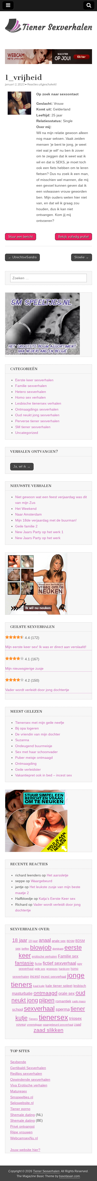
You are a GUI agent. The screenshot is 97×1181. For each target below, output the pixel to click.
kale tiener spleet (59, 986)
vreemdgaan (34, 1024)
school (17, 1009)
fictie (38, 964)
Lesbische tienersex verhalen (38, 403)
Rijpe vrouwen (21, 1132)
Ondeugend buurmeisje (33, 746)
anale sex (59, 941)
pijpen (46, 1000)
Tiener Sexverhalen (46, 1171)
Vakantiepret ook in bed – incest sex (43, 775)
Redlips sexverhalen (26, 1074)
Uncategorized (26, 433)
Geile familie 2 (26, 526)
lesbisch (79, 986)
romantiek (63, 1001)
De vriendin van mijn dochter (37, 734)
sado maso (79, 1001)
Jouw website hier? (25, 1150)
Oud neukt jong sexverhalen (37, 415)
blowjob (40, 947)
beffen (25, 948)
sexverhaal (39, 1008)
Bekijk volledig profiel (73, 237)
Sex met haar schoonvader (36, 752)
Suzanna (22, 740)
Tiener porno (20, 1109)
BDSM (70, 940)
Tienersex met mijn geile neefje (39, 723)
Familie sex (68, 956)
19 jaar (33, 941)
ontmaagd (45, 993)
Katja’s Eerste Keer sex (57, 899)
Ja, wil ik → (21, 466)
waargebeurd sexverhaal (58, 1024)
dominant (57, 948)
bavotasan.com (69, 1176)
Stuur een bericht (20, 237)
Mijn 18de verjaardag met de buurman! (46, 520)
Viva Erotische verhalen (28, 1085)
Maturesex (18, 1091)
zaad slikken (48, 1030)
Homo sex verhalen (30, 397)
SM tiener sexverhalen (32, 427)
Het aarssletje (57, 875)
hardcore (64, 968)
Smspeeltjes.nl (21, 1097)
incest (35, 976)
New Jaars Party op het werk (37, 538)
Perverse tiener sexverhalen (37, 421)
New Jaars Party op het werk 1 (39, 532)
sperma (63, 1009)
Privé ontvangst (22, 1126)
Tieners (33, 1018)
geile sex (40, 968)
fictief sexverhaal (59, 963)
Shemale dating (22, 1115)
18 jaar (19, 940)
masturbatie (22, 993)
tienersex (53, 1017)
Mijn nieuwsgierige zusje (24, 668)
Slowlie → (81, 257)
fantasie (24, 963)
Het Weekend (26, 509)
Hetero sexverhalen (30, 392)
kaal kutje (39, 985)
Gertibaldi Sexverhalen (28, 1068)
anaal (45, 940)
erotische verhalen (44, 956)
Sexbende (18, 1062)
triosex (75, 1018)
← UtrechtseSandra (22, 257)
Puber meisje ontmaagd (34, 758)
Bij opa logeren (27, 728)
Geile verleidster (28, 769)
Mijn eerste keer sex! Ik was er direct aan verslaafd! (45, 647)
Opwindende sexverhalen (30, 1079)
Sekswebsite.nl (22, 1103)
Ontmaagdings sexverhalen (36, 409)
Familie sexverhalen (31, 386)
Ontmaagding (26, 763)
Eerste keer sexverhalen (34, 380)
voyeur (21, 1024)
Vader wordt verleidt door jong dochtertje (37, 690)
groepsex (52, 968)
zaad (77, 1024)
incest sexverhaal (53, 976)
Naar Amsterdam (28, 514)
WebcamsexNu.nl (24, 1138)
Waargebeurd (41, 881)
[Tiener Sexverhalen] (48, 23)
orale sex (66, 993)
